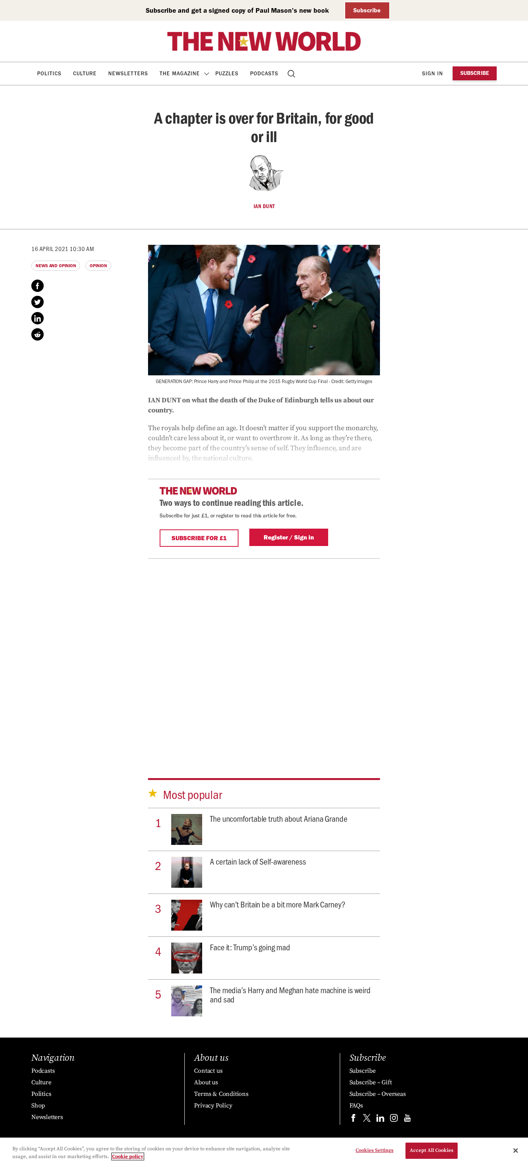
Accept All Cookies (431, 1150)
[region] (264, 1151)
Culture (85, 73)
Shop (38, 1105)
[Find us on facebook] (353, 1119)
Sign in (432, 73)
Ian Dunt (264, 206)
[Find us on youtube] (407, 1119)
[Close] (515, 1150)
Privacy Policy (213, 1105)
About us (206, 1082)
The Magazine (180, 73)
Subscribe (367, 10)
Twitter (37, 302)
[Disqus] (264, 655)
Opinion (98, 265)
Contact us (208, 1071)
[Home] (264, 41)
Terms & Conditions (221, 1094)
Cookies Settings (374, 1150)
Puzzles (226, 73)
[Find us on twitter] (367, 1119)
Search (292, 73)
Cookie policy (127, 1156)
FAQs (356, 1105)
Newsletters (128, 73)
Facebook (37, 286)
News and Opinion (56, 265)
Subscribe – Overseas (377, 1094)
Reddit (37, 334)
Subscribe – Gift (370, 1082)
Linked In (37, 318)
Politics (49, 73)
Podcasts (264, 73)
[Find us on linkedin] (380, 1119)
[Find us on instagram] (394, 1119)
